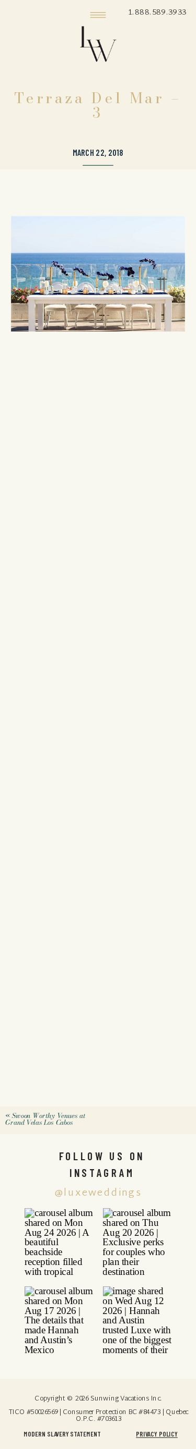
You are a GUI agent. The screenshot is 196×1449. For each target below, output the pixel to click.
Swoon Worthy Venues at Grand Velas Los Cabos (45, 1119)
